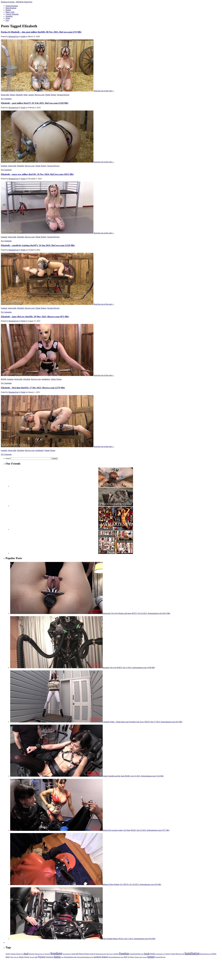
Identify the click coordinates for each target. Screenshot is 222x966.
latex (214, 954)
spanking (97, 957)
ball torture (32, 954)
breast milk (5, 95)
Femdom (124, 953)
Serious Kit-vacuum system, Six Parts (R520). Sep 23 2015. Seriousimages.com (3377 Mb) (136, 830)
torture (151, 956)
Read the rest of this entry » (104, 91)
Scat (62, 957)
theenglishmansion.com (115, 957)
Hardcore (167, 954)
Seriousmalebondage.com (85, 957)
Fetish (23, 36)
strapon (105, 957)
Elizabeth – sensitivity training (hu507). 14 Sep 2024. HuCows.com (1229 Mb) (38, 245)
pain (36, 957)
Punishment (50, 957)
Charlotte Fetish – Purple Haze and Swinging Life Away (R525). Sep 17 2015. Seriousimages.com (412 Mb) (142, 722)
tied (125, 957)
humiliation (46, 379)
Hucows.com (39, 95)
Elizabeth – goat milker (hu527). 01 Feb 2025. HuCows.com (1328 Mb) (34, 103)
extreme (116, 954)
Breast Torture (84, 954)
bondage (4, 166)
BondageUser (14, 36)
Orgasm (32, 957)
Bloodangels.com (39, 954)
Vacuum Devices (63, 95)
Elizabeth (19, 95)
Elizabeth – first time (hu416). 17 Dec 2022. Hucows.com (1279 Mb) (33, 387)
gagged (31, 95)
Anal (25, 953)
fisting (152, 953)
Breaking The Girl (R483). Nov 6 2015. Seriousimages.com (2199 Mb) (129, 668)
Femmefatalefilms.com (137, 954)
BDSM (3, 379)
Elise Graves (109, 954)
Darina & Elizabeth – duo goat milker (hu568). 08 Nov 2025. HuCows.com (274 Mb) (41, 32)
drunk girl (92, 954)
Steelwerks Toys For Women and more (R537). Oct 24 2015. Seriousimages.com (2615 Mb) (136, 613)
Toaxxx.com (138, 957)
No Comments (6, 99)
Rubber (57, 956)
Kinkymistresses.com (206, 954)
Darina (12, 95)
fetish (25, 95)
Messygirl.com (14, 957)
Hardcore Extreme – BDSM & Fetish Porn (16, 2)
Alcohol (8, 954)
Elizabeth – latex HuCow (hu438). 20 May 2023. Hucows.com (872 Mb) (35, 316)
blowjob (47, 954)
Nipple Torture (50, 95)
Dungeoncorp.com (101, 954)
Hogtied (173, 954)
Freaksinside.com (160, 954)
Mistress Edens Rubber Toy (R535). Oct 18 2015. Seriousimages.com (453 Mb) (132, 884)
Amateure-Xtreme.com (16, 954)
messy (8, 957)
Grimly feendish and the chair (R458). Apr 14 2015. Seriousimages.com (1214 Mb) (133, 776)
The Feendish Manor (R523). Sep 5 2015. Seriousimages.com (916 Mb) (129, 939)
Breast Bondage (67, 954)
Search (8, 458)
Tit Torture (130, 957)
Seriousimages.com (70, 957)
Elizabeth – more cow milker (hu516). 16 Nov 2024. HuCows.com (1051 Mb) (37, 174)
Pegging (41, 957)
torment (145, 957)
